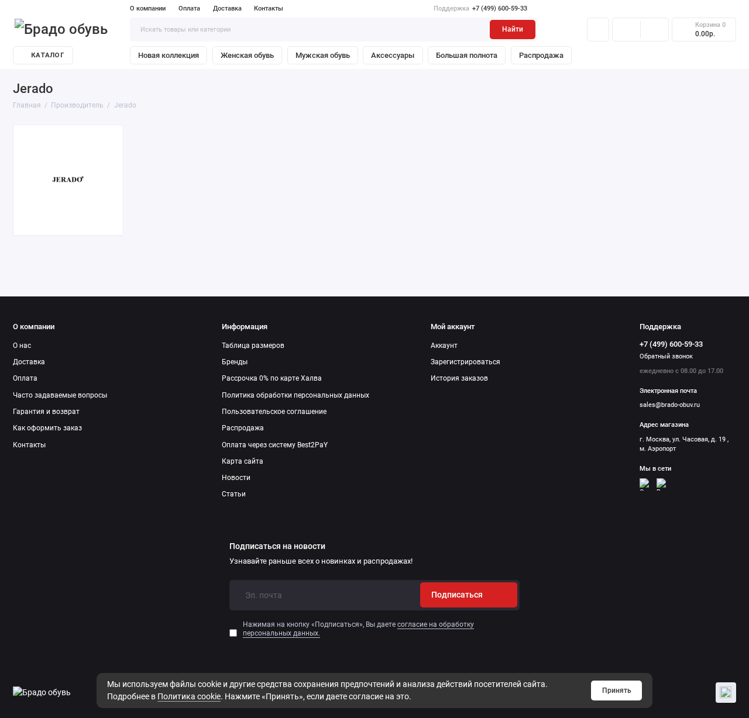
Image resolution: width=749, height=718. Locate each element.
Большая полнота (466, 55)
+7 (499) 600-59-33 (480, 8)
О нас (22, 345)
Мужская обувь (323, 55)
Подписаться (457, 594)
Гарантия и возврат (46, 412)
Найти (512, 29)
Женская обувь (247, 55)
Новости (236, 478)
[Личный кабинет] (598, 29)
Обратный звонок (666, 356)
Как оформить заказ (47, 428)
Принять (616, 690)
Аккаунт (444, 345)
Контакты (268, 8)
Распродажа (541, 55)
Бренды (235, 362)
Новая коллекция (168, 55)
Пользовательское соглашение (274, 412)
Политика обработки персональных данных (295, 395)
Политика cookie (189, 696)
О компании (148, 8)
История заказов (459, 378)
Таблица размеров (253, 345)
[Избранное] (654, 29)
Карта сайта (242, 461)
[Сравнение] (626, 29)
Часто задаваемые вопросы (60, 395)
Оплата (189, 8)
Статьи (234, 494)
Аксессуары (392, 55)
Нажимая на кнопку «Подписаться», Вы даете (358, 628)
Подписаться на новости (277, 547)
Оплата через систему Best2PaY (275, 445)
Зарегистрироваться (465, 362)
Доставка (227, 8)
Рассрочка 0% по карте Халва (272, 378)
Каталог (47, 55)
